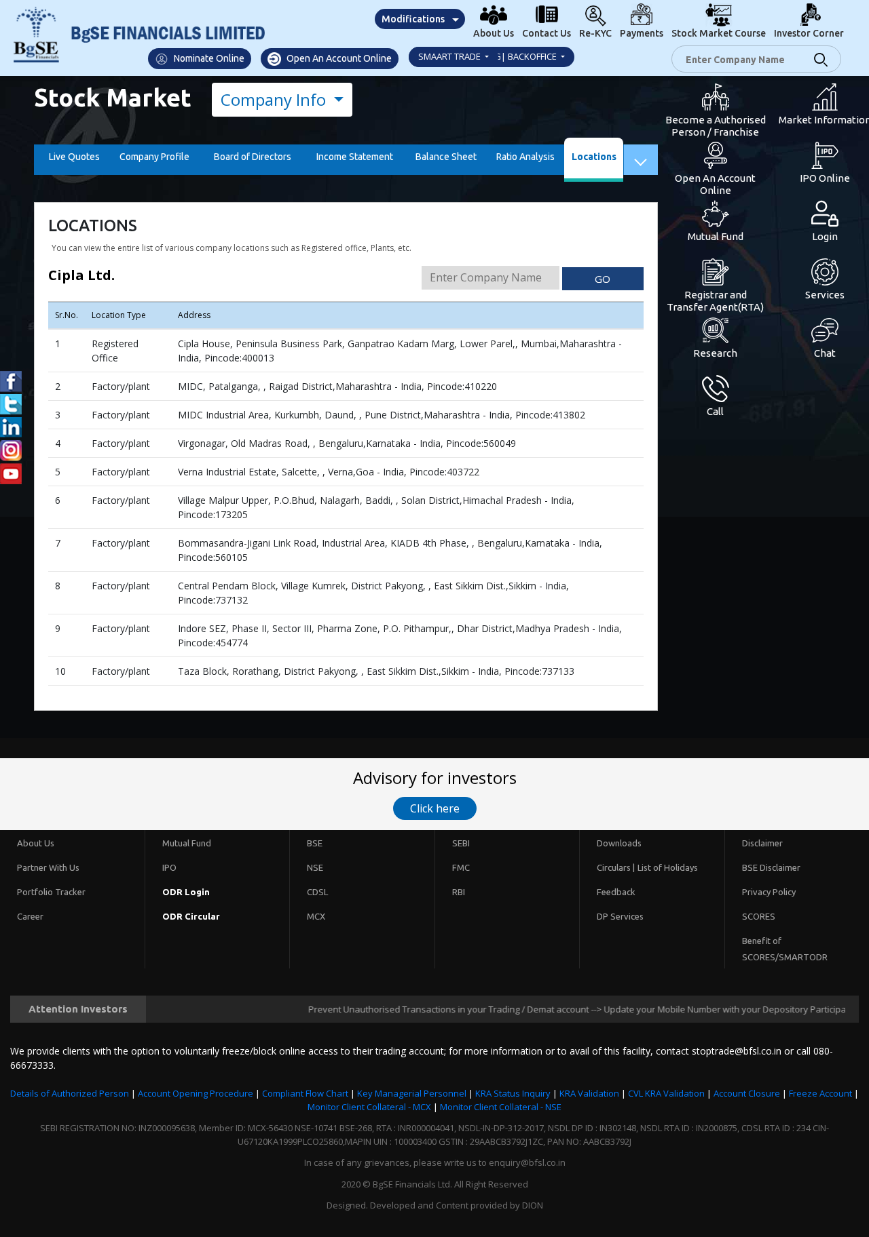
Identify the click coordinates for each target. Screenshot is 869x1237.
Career (30, 916)
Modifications (413, 19)
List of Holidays (667, 867)
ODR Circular (191, 916)
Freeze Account (820, 1093)
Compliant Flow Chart (305, 1093)
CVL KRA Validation (666, 1093)
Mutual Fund (186, 843)
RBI (458, 892)
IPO (169, 867)
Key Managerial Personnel (411, 1093)
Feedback (616, 892)
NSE (315, 867)
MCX (316, 916)
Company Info (275, 99)
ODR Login (186, 892)
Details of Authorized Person (69, 1093)
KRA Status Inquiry (513, 1093)
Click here (435, 808)
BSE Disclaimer (771, 867)
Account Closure (747, 1093)
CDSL (317, 892)
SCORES (758, 916)
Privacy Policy (769, 892)
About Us (35, 843)
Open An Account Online (338, 58)
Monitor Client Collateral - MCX (369, 1107)
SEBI (461, 843)
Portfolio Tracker (51, 892)
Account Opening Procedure (195, 1093)
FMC (461, 867)
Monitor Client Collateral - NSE (500, 1107)
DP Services (620, 916)
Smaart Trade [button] (450, 56)
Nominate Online (208, 58)
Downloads (619, 843)
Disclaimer (762, 843)
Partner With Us (48, 867)
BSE (314, 843)
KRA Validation (589, 1093)
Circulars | (616, 867)
